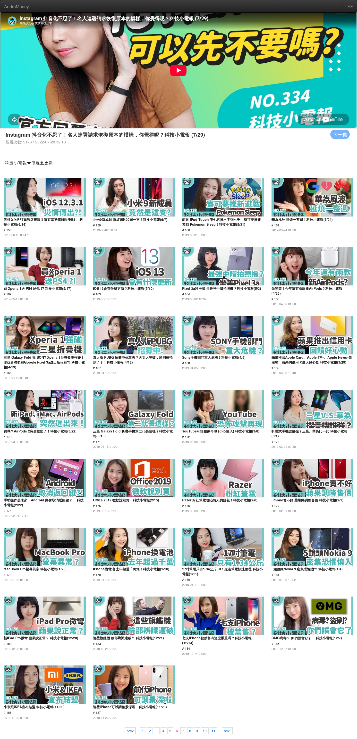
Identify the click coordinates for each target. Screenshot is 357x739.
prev (130, 730)
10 (205, 730)
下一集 (340, 134)
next (227, 730)
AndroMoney (16, 6)
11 (213, 730)
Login (349, 6)
